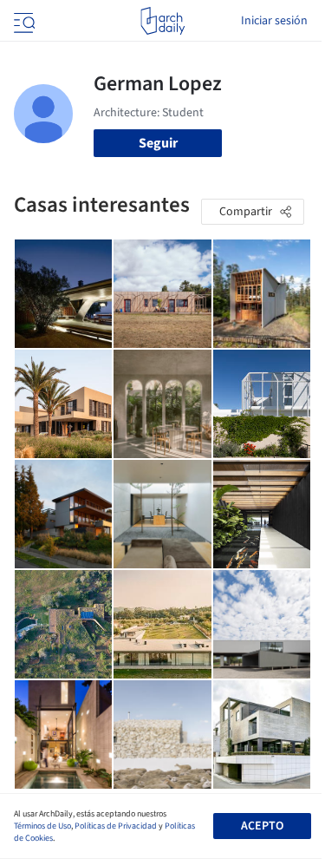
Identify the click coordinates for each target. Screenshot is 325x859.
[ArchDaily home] (162, 21)
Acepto (262, 826)
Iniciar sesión (274, 21)
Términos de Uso (42, 826)
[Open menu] (22, 21)
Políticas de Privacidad (116, 826)
